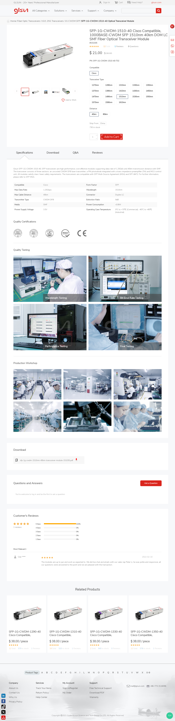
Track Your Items (43, 688)
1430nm (135, 91)
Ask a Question (151, 483)
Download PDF (97, 692)
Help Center (41, 697)
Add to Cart (111, 137)
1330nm (135, 85)
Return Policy (42, 692)
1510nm (122, 96)
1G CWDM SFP (72, 21)
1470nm (95, 96)
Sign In (106, 2)
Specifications (24, 152)
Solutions (59, 10)
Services (76, 10)
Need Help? (137, 2)
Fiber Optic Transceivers (28, 21)
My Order (67, 692)
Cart (121, 2)
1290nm (108, 85)
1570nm (95, 102)
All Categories (39, 10)
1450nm (149, 91)
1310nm (122, 85)
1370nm (95, 91)
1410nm (122, 91)
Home (13, 21)
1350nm (149, 85)
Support (92, 10)
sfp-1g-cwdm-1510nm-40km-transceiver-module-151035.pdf (46, 460)
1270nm (95, 85)
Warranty (94, 697)
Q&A (75, 152)
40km (94, 114)
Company (109, 10)
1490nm (108, 96)
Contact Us (14, 692)
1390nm (108, 91)
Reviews (97, 152)
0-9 (148, 672)
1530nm (135, 96)
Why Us (13, 697)
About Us (13, 688)
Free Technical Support (101, 688)
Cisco (94, 73)
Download (53, 152)
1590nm (108, 102)
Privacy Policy (15, 701)
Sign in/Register (70, 688)
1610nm (122, 102)
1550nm (149, 96)
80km (105, 114)
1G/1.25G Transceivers (52, 21)
